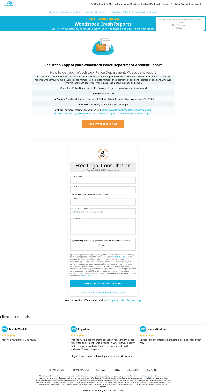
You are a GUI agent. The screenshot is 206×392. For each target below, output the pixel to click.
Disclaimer (133, 369)
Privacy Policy (80, 369)
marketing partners (119, 257)
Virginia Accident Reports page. (125, 300)
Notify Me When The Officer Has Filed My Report (137, 4)
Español (152, 369)
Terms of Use (85, 276)
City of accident (80, 208)
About (198, 4)
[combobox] (103, 211)
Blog (117, 369)
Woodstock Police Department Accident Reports (134, 12)
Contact (101, 369)
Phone (75, 186)
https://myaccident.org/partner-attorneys (147, 376)
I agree (104, 245)
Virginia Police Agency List (98, 12)
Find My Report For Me (101, 4)
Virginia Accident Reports (71, 12)
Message (76, 218)
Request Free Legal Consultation (177, 4)
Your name (77, 177)
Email (75, 199)
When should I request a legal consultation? (103, 292)
